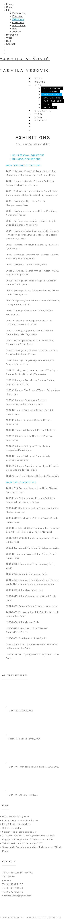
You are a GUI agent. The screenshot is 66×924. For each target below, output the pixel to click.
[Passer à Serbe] (7, 46)
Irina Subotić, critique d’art (16, 824)
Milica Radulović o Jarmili (15, 816)
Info (8, 10)
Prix (14, 28)
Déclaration (18, 13)
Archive (16, 31)
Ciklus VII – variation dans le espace (27, 766)
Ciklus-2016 (14, 710)
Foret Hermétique (18, 738)
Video (9, 37)
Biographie (12, 34)
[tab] (28, 155)
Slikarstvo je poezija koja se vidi (19, 831)
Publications (18, 25)
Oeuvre (10, 7)
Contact (10, 43)
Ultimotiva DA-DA (50, 917)
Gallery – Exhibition (12, 828)
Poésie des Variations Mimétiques (20, 820)
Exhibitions (18, 19)
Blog (8, 40)
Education (17, 16)
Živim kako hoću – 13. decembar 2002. (22, 843)
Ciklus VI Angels (16, 794)
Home (9, 4)
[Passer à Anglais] (7, 53)
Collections (18, 22)
